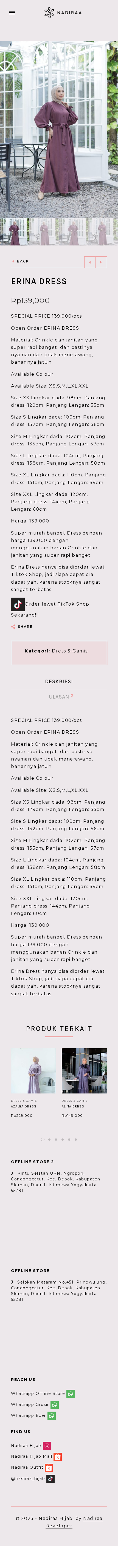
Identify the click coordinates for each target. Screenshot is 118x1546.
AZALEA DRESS (23, 1106)
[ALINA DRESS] (84, 1070)
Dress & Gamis (70, 651)
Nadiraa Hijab (26, 1445)
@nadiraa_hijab (28, 1478)
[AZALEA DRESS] (33, 1070)
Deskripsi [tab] (59, 681)
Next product (101, 262)
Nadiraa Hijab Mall (31, 1456)
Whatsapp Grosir (30, 1404)
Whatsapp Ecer (28, 1415)
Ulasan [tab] (59, 697)
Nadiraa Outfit (27, 1467)
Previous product (90, 262)
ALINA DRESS (73, 1106)
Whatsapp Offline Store (38, 1393)
